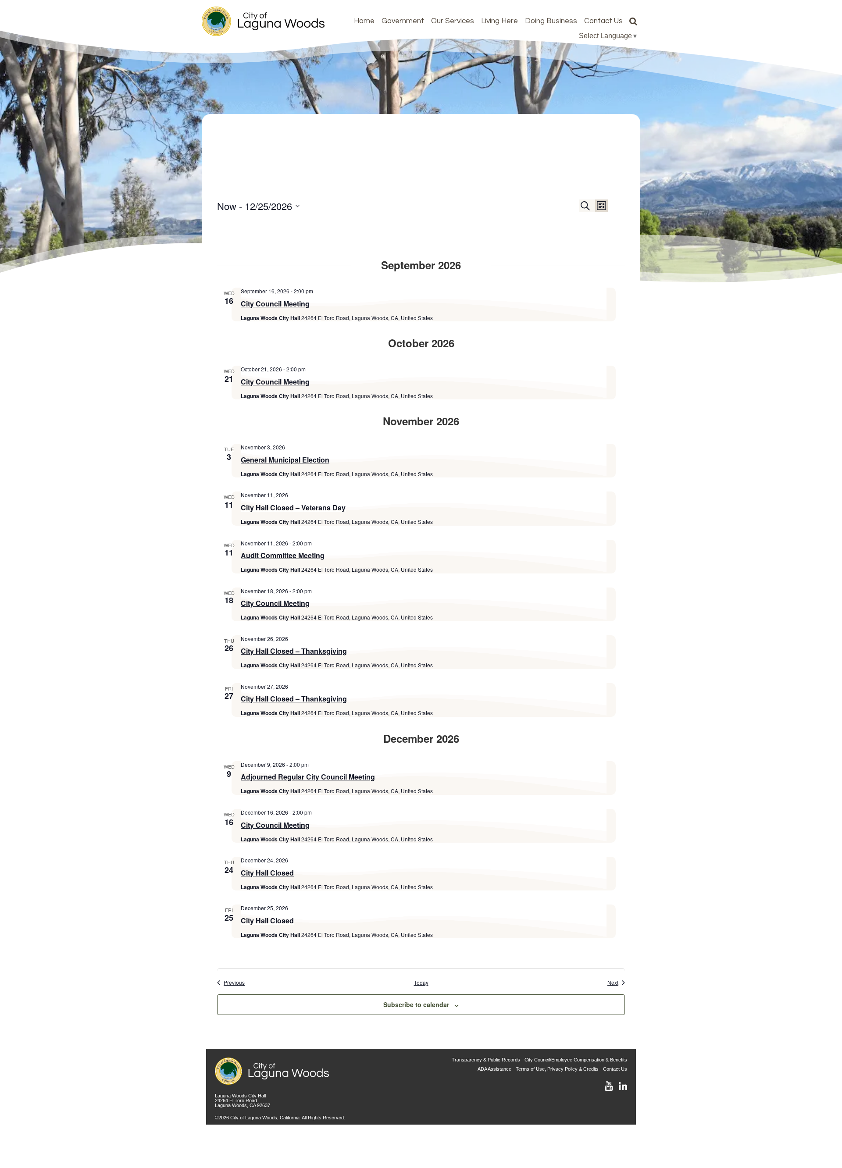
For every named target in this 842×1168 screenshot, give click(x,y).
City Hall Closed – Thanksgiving (294, 651)
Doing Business (551, 21)
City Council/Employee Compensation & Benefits (575, 1059)
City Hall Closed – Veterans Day (293, 507)
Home (364, 21)
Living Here (499, 21)
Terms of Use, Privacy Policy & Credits (557, 1069)
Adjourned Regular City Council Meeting (308, 777)
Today (421, 982)
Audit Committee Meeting (283, 555)
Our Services (452, 21)
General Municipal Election (285, 460)
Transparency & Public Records (486, 1059)
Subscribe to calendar (416, 1004)
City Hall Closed (267, 873)
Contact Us (603, 21)
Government (403, 21)
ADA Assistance (494, 1069)
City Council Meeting (275, 304)
